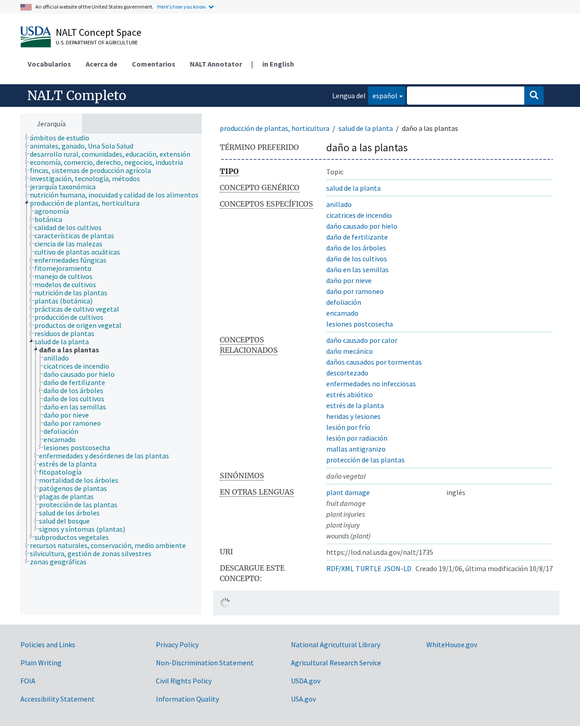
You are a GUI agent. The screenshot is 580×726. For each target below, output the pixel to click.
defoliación (343, 302)
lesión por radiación (356, 437)
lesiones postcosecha (359, 323)
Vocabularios (49, 63)
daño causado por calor (361, 340)
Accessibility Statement (57, 698)
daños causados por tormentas (374, 361)
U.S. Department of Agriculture (97, 42)
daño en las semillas (357, 269)
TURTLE (369, 568)
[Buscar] (534, 96)
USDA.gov (305, 680)
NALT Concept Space (98, 32)
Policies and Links (47, 644)
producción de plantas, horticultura (274, 128)
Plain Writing (41, 662)
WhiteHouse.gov (451, 644)
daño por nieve (349, 280)
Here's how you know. (182, 6)
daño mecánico (349, 351)
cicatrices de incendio (359, 215)
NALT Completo (76, 95)
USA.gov (303, 698)
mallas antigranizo (356, 448)
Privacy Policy (177, 644)
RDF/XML (340, 568)
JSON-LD (397, 568)
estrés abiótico (349, 394)
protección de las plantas (365, 459)
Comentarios (153, 63)
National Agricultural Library (335, 644)
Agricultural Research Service (336, 662)
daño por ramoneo (355, 291)
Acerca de (101, 63)
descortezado (347, 372)
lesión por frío (348, 427)
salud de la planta (365, 128)
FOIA (27, 680)
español (382, 95)
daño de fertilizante (357, 236)
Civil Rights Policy (184, 680)
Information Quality (187, 698)
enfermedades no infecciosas (371, 383)
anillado (339, 204)
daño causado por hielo (361, 226)
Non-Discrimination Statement (205, 662)
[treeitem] (63, 138)
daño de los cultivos (356, 258)
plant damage (348, 492)
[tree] (111, 374)
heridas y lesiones (353, 416)
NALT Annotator (216, 63)
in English (278, 63)
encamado (342, 312)
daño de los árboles (356, 247)
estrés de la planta (355, 405)
